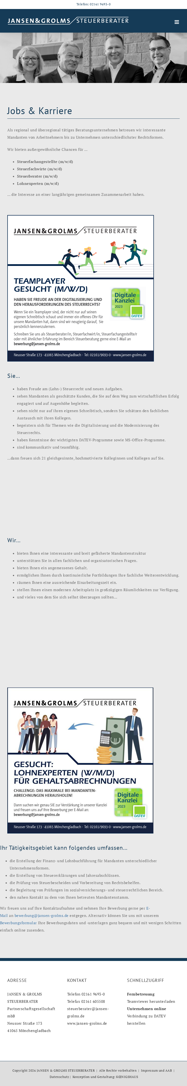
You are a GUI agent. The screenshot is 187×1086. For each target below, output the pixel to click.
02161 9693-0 (100, 4)
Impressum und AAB (156, 1070)
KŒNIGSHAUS (127, 1077)
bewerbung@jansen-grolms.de (42, 915)
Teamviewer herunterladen (151, 1001)
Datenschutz (59, 1077)
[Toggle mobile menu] (177, 22)
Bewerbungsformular (18, 922)
